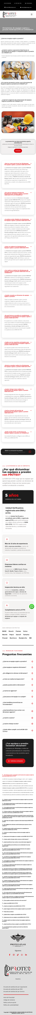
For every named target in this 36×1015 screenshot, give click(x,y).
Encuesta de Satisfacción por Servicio (14, 991)
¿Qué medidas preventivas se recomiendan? (12, 703)
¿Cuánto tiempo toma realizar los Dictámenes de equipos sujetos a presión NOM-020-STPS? (16, 390)
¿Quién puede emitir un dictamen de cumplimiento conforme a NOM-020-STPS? (15, 829)
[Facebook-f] (9, 955)
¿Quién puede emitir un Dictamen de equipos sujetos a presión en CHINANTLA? (17, 432)
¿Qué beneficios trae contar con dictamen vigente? (14, 711)
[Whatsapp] (22, 955)
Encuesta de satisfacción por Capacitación (15, 987)
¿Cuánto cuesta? (9, 718)
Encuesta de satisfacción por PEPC (13, 989)
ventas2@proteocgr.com (11, 7)
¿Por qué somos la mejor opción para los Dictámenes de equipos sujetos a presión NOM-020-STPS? (17, 893)
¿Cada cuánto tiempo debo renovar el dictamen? (16, 839)
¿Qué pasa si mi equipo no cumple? (14, 696)
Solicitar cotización (17, 761)
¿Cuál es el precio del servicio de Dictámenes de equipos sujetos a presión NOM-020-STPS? (16, 412)
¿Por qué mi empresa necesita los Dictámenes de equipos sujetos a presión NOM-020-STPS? (17, 853)
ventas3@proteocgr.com (26, 7)
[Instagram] (14, 955)
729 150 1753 (18, 3)
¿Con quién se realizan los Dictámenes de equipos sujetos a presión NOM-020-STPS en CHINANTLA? (17, 271)
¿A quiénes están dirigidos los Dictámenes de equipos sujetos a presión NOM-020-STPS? (18, 219)
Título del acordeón (8, 911)
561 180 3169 (8, 3)
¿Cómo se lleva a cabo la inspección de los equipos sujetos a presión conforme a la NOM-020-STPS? (17, 812)
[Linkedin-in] (26, 955)
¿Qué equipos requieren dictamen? (14, 667)
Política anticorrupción (10, 1002)
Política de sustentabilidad (11, 1005)
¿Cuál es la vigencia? (10, 691)
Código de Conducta (9, 1000)
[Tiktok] (18, 955)
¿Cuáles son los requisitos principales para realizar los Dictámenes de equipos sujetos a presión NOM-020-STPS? (17, 343)
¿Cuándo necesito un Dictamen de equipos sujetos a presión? (17, 295)
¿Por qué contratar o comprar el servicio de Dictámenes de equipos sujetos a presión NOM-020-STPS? (18, 897)
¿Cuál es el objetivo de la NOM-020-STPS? (14, 906)
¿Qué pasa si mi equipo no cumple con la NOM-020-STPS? (18, 836)
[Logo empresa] (16, 14)
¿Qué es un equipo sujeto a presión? (15, 661)
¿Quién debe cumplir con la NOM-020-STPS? (15, 730)
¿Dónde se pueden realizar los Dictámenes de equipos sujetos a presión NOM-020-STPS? (18, 366)
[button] (18, 164)
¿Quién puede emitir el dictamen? (14, 685)
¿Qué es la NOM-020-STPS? (11, 903)
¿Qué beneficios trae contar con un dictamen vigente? (17, 842)
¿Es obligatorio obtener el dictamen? (15, 673)
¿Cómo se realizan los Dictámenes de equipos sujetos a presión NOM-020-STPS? (17, 247)
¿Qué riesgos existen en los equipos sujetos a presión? (17, 908)
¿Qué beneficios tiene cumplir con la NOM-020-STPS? (17, 924)
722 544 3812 (29, 3)
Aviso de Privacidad (9, 997)
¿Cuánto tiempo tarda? (11, 723)
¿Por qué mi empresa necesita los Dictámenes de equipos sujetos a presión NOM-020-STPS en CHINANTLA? (16, 194)
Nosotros (18, 979)
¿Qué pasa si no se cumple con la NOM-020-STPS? (16, 917)
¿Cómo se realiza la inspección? (13, 679)
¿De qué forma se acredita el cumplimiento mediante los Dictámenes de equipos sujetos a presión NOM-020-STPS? (18, 317)
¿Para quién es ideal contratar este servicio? (15, 900)
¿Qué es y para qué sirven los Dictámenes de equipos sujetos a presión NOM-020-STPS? (18, 164)
